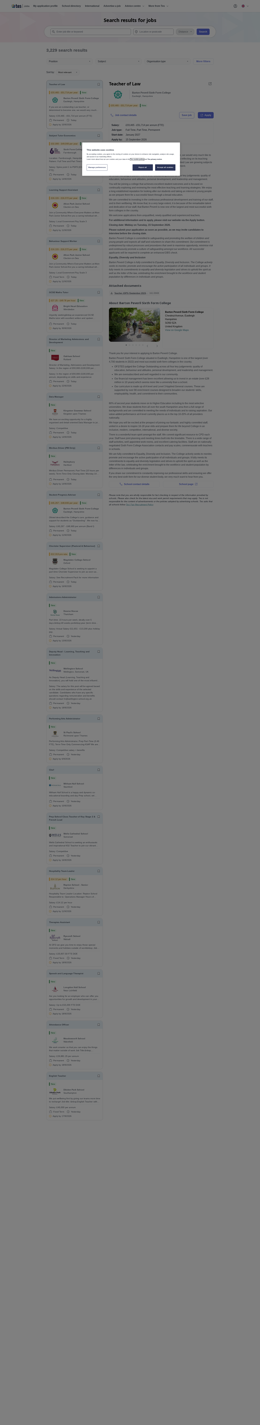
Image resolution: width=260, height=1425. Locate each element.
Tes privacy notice (155, 159)
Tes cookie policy (137, 159)
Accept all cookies (165, 167)
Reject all (143, 167)
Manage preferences (97, 167)
